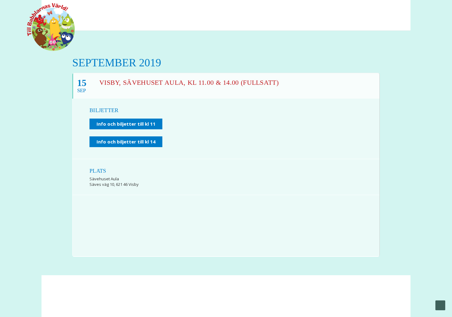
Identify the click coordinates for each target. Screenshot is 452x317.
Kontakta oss (175, 299)
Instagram (395, 9)
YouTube (384, 9)
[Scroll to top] (440, 305)
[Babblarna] (46, 27)
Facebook (372, 9)
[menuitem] (372, 9)
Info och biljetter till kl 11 (126, 124)
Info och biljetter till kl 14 (126, 142)
